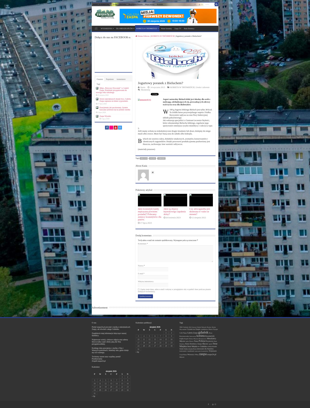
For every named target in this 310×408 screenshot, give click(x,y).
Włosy (197, 354)
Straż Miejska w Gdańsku (197, 346)
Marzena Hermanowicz (200, 338)
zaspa (203, 354)
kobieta (201, 335)
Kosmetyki (210, 336)
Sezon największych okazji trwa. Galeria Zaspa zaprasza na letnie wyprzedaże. (115, 100)
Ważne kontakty (166, 28)
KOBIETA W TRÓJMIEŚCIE (146, 28)
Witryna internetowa (145, 281)
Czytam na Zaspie (193, 329)
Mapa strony (150, 4)
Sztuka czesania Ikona (190, 349)
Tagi (98, 84)
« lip (93, 396)
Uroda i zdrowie (202, 87)
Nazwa (141, 266)
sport (210, 344)
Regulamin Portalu (136, 4)
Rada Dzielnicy (189, 28)
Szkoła (181, 349)
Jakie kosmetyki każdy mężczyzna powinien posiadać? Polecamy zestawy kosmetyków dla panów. (149, 214)
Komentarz (143, 244)
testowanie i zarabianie (186, 351)
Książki (186, 338)
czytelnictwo (204, 329)
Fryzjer (215, 329)
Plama (196, 341)
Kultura (191, 338)
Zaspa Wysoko (105, 116)
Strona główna (96, 28)
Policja (202, 341)
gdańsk (203, 332)
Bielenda (204, 327)
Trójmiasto (213, 351)
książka (181, 339)
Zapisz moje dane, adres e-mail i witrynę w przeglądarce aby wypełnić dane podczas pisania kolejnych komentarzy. (174, 290)
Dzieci (211, 329)
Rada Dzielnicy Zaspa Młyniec (197, 344)
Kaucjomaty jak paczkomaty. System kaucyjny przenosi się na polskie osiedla (115, 108)
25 (100, 390)
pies (187, 341)
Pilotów (191, 341)
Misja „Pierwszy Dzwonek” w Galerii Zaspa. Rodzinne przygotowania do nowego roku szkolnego (112, 90)
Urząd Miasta (183, 354)
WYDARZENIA (106, 28)
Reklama (123, 4)
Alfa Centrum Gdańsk (195, 327)
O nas (115, 4)
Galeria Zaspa (192, 333)
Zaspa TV (177, 28)
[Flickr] (197, 4)
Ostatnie (100, 79)
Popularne (110, 79)
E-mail (141, 274)
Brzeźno (209, 327)
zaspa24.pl (211, 354)
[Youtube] (200, 4)
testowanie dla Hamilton (205, 349)
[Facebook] (195, 4)
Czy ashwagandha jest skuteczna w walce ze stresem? (199, 211)
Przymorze (209, 341)
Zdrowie (162, 158)
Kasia (142, 87)
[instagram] (202, 4)
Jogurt (152, 158)
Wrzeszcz (190, 354)
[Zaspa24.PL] (105, 14)
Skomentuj (145, 90)
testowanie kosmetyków (201, 351)
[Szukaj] (216, 4)
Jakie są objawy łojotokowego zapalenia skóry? (175, 211)
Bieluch (144, 158)
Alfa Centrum (183, 327)
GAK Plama (183, 333)
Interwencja (193, 336)
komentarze (121, 79)
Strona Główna (143, 36)
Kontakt (160, 4)
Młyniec (182, 341)
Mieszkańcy (211, 338)
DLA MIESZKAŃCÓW (124, 28)
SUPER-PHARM (212, 346)
